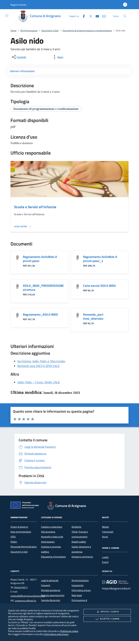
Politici (14, 542)
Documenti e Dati (49, 30)
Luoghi (105, 557)
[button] (18, 5)
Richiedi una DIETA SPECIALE (38, 366)
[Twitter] (89, 16)
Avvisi (105, 537)
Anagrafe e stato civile (52, 537)
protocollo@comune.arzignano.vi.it (28, 596)
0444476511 (21, 587)
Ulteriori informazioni (22, 71)
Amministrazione (28, 30)
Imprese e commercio (82, 557)
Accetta (110, 618)
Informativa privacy (81, 590)
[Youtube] (96, 16)
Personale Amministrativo (24, 547)
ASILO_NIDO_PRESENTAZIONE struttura (43, 287)
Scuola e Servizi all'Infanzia (35, 207)
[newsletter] (102, 16)
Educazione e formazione (53, 557)
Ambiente (76, 527)
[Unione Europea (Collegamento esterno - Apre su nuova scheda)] (26, 506)
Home (13, 30)
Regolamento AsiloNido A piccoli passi (40, 258)
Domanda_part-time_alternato (93, 316)
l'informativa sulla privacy (55, 634)
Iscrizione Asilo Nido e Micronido (41, 361)
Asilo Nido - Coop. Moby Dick (38, 382)
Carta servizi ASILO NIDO (99, 285)
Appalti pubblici (79, 542)
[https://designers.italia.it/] (115, 582)
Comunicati (107, 532)
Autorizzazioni (48, 542)
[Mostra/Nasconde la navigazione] (7, 16)
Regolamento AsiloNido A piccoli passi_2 (100, 258)
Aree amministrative (21, 532)
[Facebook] (82, 16)
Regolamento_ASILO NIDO (40, 314)
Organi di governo (19, 527)
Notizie (105, 527)
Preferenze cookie (69, 631)
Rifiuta (110, 611)
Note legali (77, 595)
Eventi (105, 562)
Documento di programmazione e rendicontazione (87, 30)
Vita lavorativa (48, 532)
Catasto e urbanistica (51, 527)
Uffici (13, 537)
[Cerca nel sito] (124, 16)
